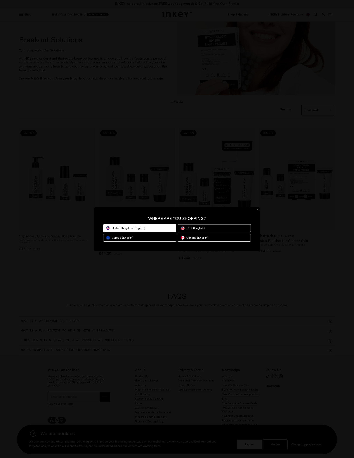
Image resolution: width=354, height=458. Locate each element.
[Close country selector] (257, 210)
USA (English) (195, 228)
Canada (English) (197, 237)
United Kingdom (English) (128, 228)
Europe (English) (122, 237)
